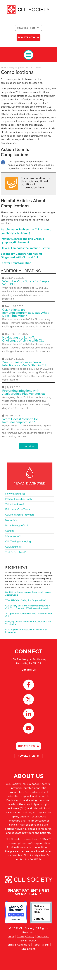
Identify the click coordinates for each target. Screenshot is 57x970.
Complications (13, 535)
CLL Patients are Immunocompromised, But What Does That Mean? (25, 312)
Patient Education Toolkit (19, 498)
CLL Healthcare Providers (19, 514)
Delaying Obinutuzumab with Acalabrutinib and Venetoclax (28, 622)
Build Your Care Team (17, 509)
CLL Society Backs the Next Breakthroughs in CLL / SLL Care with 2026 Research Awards (27, 607)
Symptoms (11, 519)
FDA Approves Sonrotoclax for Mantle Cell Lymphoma (26, 630)
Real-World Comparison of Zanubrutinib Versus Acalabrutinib (28, 593)
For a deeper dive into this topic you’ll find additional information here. (36, 182)
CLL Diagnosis (13, 546)
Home (3, 67)
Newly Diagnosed (17, 67)
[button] (28, 55)
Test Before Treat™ (16, 552)
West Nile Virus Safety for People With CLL (25, 282)
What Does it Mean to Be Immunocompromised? (20, 420)
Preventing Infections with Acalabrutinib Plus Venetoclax (23, 392)
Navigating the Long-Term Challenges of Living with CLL (23, 338)
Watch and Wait (14, 503)
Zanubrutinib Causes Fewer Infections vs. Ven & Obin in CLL (24, 363)
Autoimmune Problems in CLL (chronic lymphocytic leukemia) (26, 231)
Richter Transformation (16, 263)
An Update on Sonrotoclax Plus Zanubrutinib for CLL (28, 614)
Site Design (28, 949)
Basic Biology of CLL (16, 525)
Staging (9, 530)
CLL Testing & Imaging (18, 541)
